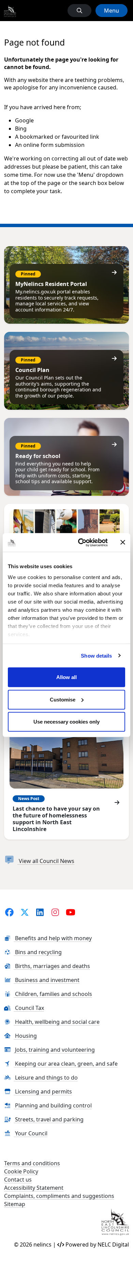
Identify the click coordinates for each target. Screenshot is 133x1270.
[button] (79, 10)
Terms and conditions (32, 1163)
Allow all (66, 677)
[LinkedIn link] (40, 912)
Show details (96, 655)
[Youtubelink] (70, 912)
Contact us (18, 1179)
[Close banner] (122, 542)
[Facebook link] (9, 912)
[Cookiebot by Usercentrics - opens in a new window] (81, 542)
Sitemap (14, 1204)
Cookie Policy (21, 1171)
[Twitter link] (24, 912)
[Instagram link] (55, 912)
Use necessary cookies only (66, 722)
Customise (62, 699)
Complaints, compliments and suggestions (59, 1196)
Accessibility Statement (33, 1187)
